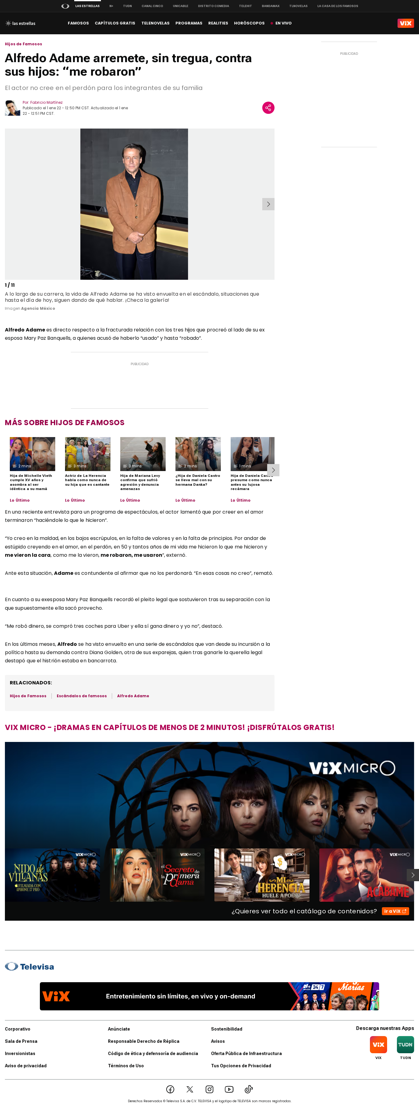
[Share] (268, 108)
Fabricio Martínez (46, 102)
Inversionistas (20, 1053)
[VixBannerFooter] (209, 996)
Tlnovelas (298, 6)
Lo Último (20, 500)
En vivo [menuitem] (283, 23)
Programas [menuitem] (188, 23)
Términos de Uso (126, 1065)
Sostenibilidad (226, 1029)
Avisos (218, 1041)
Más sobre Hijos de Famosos (65, 422)
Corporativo (17, 1029)
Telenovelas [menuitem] (155, 23)
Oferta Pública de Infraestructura (246, 1053)
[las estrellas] (20, 23)
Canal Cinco (152, 6)
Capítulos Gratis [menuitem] (115, 23)
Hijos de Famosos (23, 44)
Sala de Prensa (21, 1041)
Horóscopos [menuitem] (249, 23)
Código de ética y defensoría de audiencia (153, 1053)
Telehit (245, 6)
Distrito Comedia (213, 6)
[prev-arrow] (6, 204)
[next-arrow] (268, 204)
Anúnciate (119, 1029)
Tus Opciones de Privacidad (241, 1065)
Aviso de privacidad (26, 1065)
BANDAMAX (270, 6)
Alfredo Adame (133, 695)
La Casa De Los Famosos (337, 6)
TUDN (127, 6)
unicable (180, 6)
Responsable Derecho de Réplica (143, 1041)
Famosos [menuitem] (78, 23)
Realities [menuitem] (218, 23)
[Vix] (406, 23)
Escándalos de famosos (82, 695)
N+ (111, 6)
